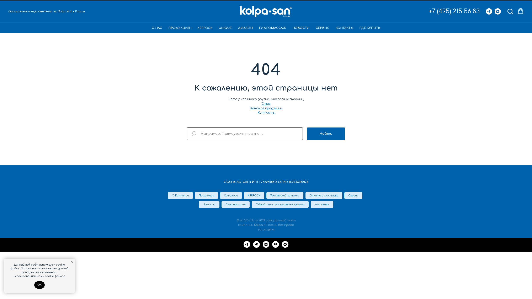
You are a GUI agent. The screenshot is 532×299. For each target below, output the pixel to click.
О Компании (180, 195)
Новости (300, 27)
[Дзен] (266, 244)
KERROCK (204, 27)
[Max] (498, 11)
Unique (225, 27)
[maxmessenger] (285, 244)
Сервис (322, 27)
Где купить (369, 27)
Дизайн (245, 27)
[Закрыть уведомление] (72, 262)
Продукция (179, 27)
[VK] (256, 244)
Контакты (344, 27)
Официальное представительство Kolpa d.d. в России (46, 11)
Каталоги (231, 195)
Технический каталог (284, 195)
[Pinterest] (275, 244)
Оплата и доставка (323, 195)
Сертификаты (235, 204)
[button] (510, 11)
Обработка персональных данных (280, 204)
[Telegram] (489, 11)
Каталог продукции (266, 108)
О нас (157, 27)
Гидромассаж (272, 27)
